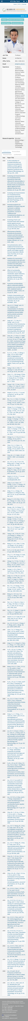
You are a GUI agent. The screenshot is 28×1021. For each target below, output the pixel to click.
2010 (4, 594)
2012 (4, 491)
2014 (4, 384)
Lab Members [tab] (17, 154)
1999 (4, 983)
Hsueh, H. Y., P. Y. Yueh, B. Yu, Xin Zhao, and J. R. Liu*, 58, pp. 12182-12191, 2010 (16, 618)
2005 (4, 856)
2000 (4, 971)
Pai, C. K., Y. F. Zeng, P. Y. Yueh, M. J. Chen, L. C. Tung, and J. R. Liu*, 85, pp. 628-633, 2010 (16, 612)
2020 (4, 245)
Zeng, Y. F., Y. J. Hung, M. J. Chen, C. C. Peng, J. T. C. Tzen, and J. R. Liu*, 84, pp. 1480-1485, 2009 (16, 644)
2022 (4, 220)
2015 (4, 368)
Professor (4, 19)
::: (0, 19)
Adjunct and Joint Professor (16, 19)
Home (15, 4)
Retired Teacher (6, 23)
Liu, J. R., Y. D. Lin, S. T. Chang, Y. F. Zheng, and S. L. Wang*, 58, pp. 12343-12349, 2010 (16, 624)
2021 (4, 231)
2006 (4, 812)
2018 (4, 283)
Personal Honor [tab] (7, 154)
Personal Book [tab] (16, 151)
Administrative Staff (17, 23)
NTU (19, 4)
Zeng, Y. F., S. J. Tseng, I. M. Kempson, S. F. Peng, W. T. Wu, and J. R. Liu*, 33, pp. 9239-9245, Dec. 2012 (16, 493)
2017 (4, 305)
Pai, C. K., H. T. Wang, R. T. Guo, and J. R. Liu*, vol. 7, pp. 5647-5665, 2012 (15, 528)
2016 (4, 336)
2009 (4, 629)
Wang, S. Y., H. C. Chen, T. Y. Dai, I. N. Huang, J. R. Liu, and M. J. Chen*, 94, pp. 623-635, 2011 (16, 545)
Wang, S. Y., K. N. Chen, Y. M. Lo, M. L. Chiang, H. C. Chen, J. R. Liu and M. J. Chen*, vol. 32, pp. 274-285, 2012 (16, 501)
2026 (4, 160)
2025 (4, 176)
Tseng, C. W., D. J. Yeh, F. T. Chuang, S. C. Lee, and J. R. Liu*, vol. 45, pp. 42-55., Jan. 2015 (16, 369)
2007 (4, 763)
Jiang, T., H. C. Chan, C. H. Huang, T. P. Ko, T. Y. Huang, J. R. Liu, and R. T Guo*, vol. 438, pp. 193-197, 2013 (16, 485)
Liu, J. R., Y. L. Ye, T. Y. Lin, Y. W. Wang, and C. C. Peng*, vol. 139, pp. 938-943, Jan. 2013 (16, 463)
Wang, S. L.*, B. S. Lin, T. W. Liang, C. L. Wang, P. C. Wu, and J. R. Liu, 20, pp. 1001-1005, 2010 (16, 596)
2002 (4, 946)
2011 (4, 533)
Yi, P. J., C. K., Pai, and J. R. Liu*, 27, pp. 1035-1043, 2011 (15, 551)
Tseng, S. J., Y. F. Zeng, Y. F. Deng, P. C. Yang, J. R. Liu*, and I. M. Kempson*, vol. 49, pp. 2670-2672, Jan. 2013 (16, 470)
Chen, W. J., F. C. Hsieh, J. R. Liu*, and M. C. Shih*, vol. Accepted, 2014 (16, 457)
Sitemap (24, 4)
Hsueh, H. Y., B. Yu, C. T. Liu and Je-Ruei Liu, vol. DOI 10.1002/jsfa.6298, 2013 (15, 478)
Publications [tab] (6, 151)
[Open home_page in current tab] (14, 10)
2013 (4, 461)
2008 (4, 649)
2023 (4, 204)
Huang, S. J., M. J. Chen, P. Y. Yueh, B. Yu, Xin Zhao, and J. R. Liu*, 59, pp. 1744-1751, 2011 (15, 571)
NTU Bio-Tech (15, 1)
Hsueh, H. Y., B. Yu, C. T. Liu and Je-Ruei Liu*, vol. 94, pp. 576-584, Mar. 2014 (15, 394)
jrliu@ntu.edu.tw (20, 64)
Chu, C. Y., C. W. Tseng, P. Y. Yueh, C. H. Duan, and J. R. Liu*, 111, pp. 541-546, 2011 (16, 556)
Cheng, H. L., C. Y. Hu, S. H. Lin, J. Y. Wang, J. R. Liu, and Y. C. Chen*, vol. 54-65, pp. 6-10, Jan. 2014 (16, 439)
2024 (4, 193)
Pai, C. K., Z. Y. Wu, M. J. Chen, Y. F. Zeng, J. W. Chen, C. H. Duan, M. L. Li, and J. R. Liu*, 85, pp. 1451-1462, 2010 (15, 604)
